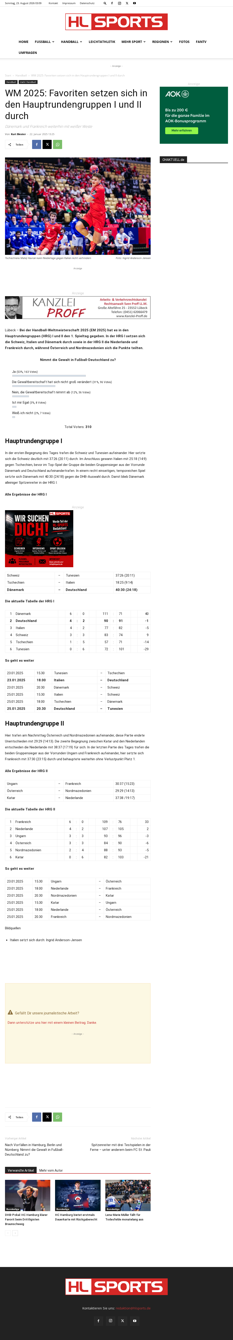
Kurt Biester (18, 134)
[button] (105, 3)
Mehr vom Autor (51, 1170)
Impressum (69, 3)
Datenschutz (87, 3)
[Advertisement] (78, 278)
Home (23, 41)
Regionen (160, 41)
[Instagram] (119, 3)
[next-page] (15, 1233)
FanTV (201, 41)
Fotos (184, 41)
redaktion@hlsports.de (133, 1308)
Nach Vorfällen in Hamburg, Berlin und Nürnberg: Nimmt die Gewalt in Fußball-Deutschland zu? (34, 1150)
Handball (70, 41)
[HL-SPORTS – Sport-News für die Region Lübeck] (116, 21)
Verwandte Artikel (21, 1170)
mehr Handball (28, 82)
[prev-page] (8, 1233)
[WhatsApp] (57, 144)
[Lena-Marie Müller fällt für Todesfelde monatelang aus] (128, 1195)
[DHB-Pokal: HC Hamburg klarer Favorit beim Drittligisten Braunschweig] (27, 1195)
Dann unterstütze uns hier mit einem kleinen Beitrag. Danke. (52, 1023)
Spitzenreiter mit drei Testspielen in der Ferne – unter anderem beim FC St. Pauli (120, 1147)
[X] (127, 3)
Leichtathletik (102, 41)
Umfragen (28, 52)
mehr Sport (132, 41)
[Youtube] (134, 3)
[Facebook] (112, 3)
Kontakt (53, 3)
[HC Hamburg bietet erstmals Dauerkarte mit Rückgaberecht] (77, 1195)
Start (8, 75)
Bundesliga (12, 1209)
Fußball (43, 41)
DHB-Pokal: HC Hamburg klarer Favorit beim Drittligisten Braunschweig (26, 1219)
